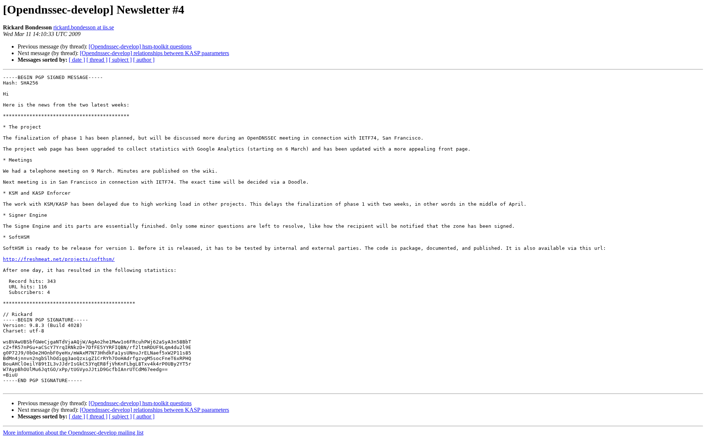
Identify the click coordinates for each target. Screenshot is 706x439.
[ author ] (143, 60)
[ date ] (77, 60)
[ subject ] (120, 60)
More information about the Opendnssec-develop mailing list (73, 432)
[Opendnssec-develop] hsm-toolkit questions (140, 46)
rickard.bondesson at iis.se (83, 27)
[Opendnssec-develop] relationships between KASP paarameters (154, 53)
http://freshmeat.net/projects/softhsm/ (59, 259)
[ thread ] (96, 60)
